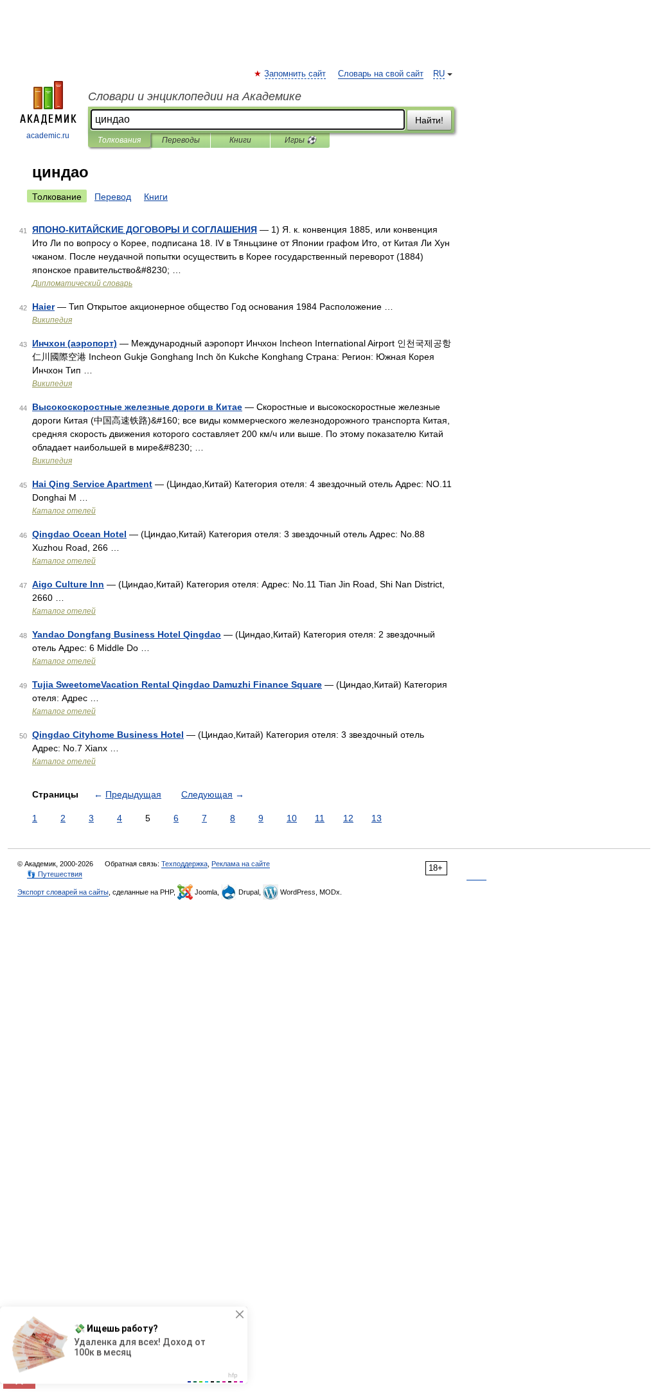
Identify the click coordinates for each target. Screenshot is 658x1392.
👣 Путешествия (54, 874)
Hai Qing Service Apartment (92, 484)
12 (348, 818)
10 (292, 818)
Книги (240, 140)
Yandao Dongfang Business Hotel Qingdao (126, 634)
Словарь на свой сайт (380, 73)
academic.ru (47, 135)
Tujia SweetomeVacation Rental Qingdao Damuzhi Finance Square (177, 684)
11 (320, 818)
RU (439, 73)
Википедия (52, 320)
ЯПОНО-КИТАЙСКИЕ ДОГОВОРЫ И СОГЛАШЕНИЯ (144, 229)
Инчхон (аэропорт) (74, 343)
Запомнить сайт (295, 73)
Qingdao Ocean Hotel (79, 534)
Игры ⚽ (300, 140)
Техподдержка (184, 864)
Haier (43, 306)
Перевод (112, 197)
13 (376, 818)
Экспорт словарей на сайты (63, 892)
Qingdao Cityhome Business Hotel (108, 734)
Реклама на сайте (240, 864)
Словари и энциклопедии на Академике (194, 96)
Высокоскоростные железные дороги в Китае (137, 407)
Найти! (429, 120)
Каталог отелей (64, 510)
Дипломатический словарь (82, 283)
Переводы (181, 140)
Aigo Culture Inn (68, 584)
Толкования (119, 140)
